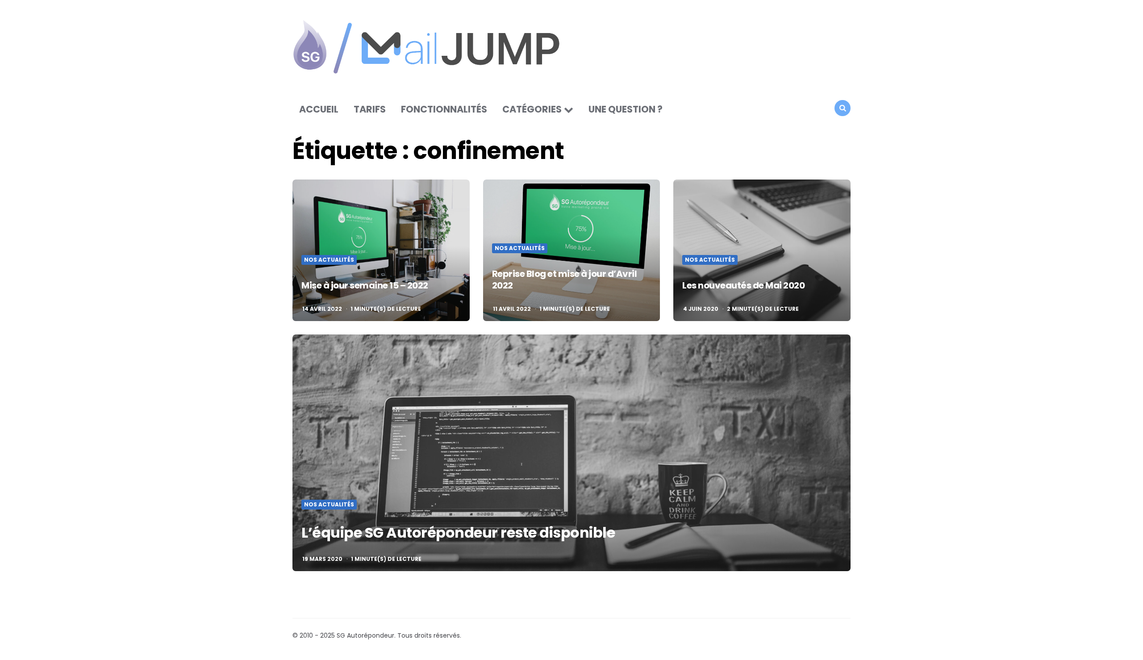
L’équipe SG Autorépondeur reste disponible (458, 532)
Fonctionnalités (444, 109)
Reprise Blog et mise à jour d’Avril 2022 (564, 279)
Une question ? (625, 109)
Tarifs (370, 109)
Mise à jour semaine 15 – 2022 (364, 285)
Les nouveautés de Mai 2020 (743, 285)
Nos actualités (329, 260)
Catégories (532, 109)
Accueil (318, 109)
